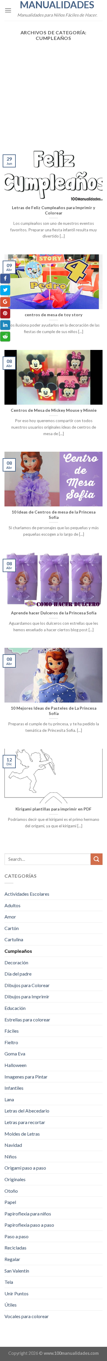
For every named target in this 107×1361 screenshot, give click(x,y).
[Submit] (97, 859)
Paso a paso (16, 1236)
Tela (8, 1282)
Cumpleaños (18, 951)
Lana (9, 1099)
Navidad (13, 1145)
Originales (15, 1179)
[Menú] (8, 10)
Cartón (11, 928)
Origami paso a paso (25, 1168)
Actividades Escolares (26, 894)
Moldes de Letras (22, 1133)
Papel (10, 1202)
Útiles (10, 1304)
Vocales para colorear (26, 1316)
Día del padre (18, 973)
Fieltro (11, 1042)
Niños (10, 1156)
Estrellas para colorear (27, 1019)
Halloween (15, 1065)
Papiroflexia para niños (27, 1213)
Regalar (12, 1259)
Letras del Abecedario (26, 1110)
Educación (15, 1008)
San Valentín (16, 1270)
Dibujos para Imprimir (26, 996)
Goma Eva (14, 1053)
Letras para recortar (24, 1122)
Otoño (11, 1191)
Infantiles (13, 1088)
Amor (10, 916)
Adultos (12, 905)
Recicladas (15, 1247)
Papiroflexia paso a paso (29, 1225)
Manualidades (57, 4)
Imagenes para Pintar (26, 1076)
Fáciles (11, 1031)
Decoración (16, 962)
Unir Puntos (16, 1293)
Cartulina (13, 939)
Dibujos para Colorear (27, 985)
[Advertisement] (53, 91)
